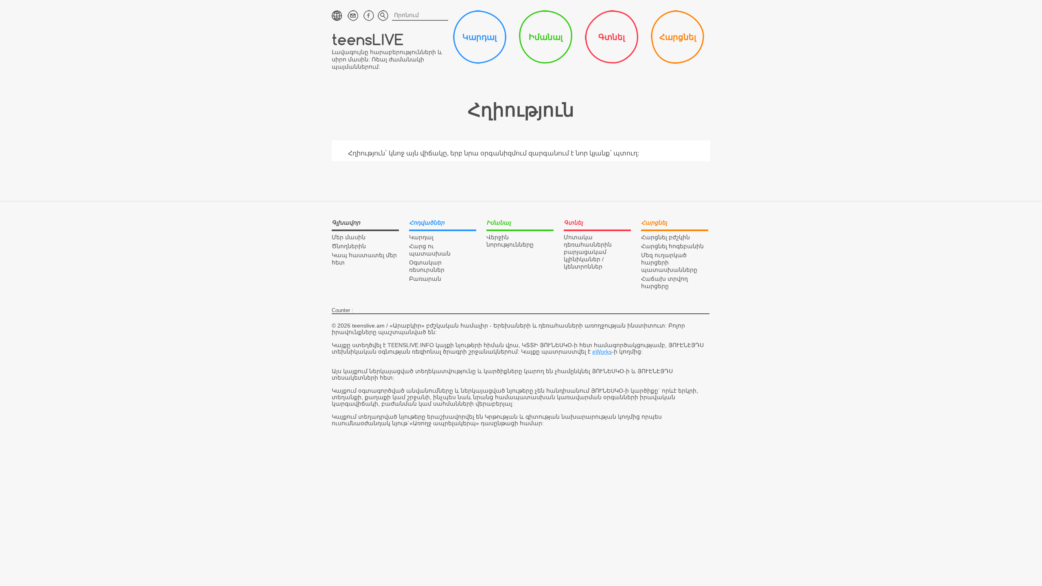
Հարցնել (677, 37)
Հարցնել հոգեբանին (672, 246)
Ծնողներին (349, 246)
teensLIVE (368, 39)
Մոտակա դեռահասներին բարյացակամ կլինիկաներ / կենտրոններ (588, 252)
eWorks (602, 351)
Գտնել (611, 37)
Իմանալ (546, 37)
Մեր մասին (349, 237)
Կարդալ (479, 37)
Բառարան (425, 279)
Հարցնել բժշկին (665, 237)
